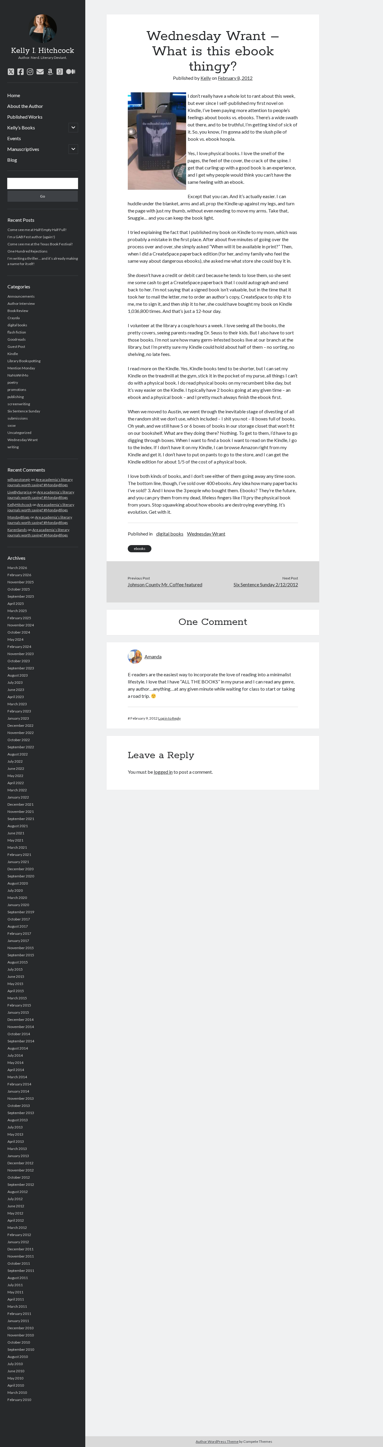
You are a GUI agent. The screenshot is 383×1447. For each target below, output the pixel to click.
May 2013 (15, 1134)
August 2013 (17, 1120)
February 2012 (19, 1234)
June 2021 (15, 833)
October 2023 (18, 661)
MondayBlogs (18, 517)
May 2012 (15, 1213)
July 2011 (15, 1285)
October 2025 (18, 589)
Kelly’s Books (21, 127)
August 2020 (17, 883)
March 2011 (17, 1306)
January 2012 (18, 1242)
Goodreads (16, 339)
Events (14, 138)
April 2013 (15, 1141)
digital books (17, 325)
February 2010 (19, 1399)
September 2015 (20, 955)
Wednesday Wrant (22, 440)
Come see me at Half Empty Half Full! (37, 229)
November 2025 (20, 582)
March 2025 (17, 610)
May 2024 (15, 639)
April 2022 (15, 783)
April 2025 (15, 603)
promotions (16, 389)
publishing (15, 396)
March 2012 (17, 1227)
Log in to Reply (169, 718)
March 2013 (17, 1148)
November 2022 (20, 732)
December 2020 (20, 869)
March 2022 (17, 790)
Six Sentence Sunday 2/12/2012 (266, 584)
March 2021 (17, 847)
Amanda (153, 656)
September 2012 (20, 1184)
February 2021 (19, 854)
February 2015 (19, 1005)
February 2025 (19, 618)
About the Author (25, 106)
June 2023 (15, 689)
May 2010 (15, 1378)
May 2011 (15, 1292)
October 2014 (18, 1034)
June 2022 (15, 768)
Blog (12, 160)
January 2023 (18, 718)
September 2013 (20, 1113)
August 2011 (17, 1277)
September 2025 (20, 596)
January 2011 (18, 1320)
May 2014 (15, 1062)
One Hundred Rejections (27, 251)
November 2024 (20, 625)
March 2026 (17, 567)
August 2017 (17, 926)
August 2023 (17, 675)
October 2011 (18, 1263)
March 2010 (17, 1392)
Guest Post (16, 346)
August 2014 (17, 1048)
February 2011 (19, 1313)
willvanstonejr (18, 479)
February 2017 (19, 933)
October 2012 (18, 1177)
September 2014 (20, 1041)
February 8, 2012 (235, 78)
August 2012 (17, 1191)
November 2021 (20, 811)
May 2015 (15, 983)
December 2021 (20, 804)
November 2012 (20, 1170)
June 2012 (15, 1206)
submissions (17, 418)
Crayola (13, 318)
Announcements (21, 296)
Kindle (12, 353)
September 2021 (20, 818)
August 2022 (17, 754)
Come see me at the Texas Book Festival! (40, 244)
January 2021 (18, 861)
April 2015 (15, 991)
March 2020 (17, 897)
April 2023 (15, 697)
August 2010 (17, 1356)
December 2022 (20, 725)
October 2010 (18, 1342)
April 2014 (15, 1069)
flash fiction (16, 332)
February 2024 (19, 646)
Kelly (205, 78)
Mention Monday (21, 368)
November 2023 (20, 653)
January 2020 (18, 905)
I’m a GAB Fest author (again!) (31, 237)
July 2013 (15, 1127)
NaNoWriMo (17, 375)
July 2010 (15, 1364)
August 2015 (17, 962)
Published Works (24, 117)
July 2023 (15, 682)
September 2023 (20, 668)
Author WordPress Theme (217, 1441)
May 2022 (15, 775)
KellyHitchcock (19, 504)
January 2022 (18, 797)
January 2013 (18, 1156)
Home (13, 95)
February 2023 (19, 711)
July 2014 (15, 1055)
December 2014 (20, 1019)
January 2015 (18, 1012)
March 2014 (17, 1077)
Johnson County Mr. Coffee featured (165, 584)
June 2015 (15, 976)
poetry (12, 382)
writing (13, 447)
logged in (163, 772)
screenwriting (18, 404)
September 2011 (20, 1270)
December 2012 (20, 1163)
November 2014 (20, 1026)
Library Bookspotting (23, 361)
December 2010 (20, 1328)
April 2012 (15, 1220)
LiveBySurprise (19, 492)
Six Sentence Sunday (23, 411)
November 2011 (20, 1256)
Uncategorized (19, 432)
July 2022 (15, 761)
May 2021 (15, 840)
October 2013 (18, 1105)
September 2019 (20, 912)
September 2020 (20, 876)
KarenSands (17, 529)
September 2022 (20, 747)
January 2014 (18, 1091)
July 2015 (15, 969)
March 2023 (17, 704)
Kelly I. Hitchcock (42, 51)
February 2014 (19, 1084)
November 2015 (20, 948)
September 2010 (20, 1349)
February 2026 (19, 575)
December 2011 (20, 1249)
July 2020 (15, 890)
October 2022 (18, 740)
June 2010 (15, 1371)
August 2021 (17, 826)
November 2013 (20, 1098)
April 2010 (15, 1385)
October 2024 (18, 632)
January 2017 (18, 940)
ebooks (139, 548)
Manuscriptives (23, 149)
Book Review (17, 310)
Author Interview (21, 303)
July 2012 (15, 1199)
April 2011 (15, 1299)
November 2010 (20, 1335)
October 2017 (18, 919)
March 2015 (17, 998)
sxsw (11, 425)
